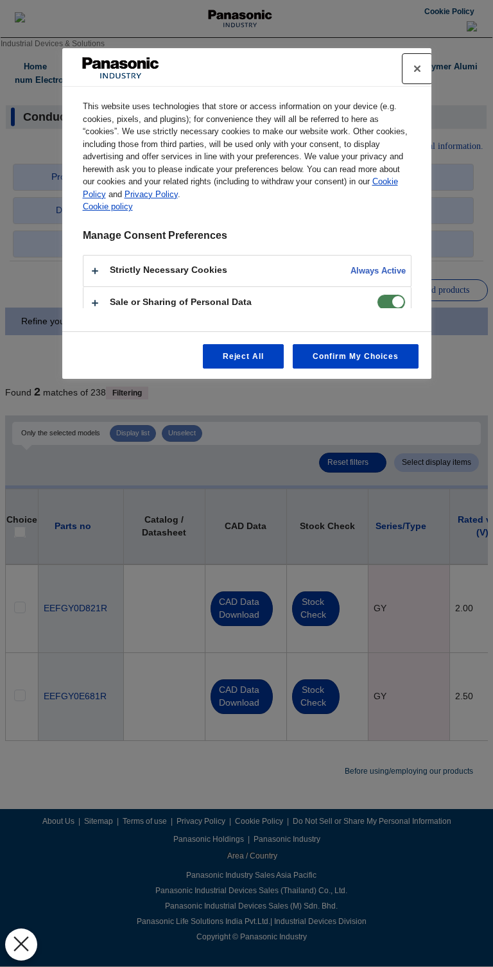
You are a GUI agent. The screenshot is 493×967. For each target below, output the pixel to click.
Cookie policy (108, 206)
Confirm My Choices (355, 356)
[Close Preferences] (21, 944)
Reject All (243, 356)
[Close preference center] (417, 69)
